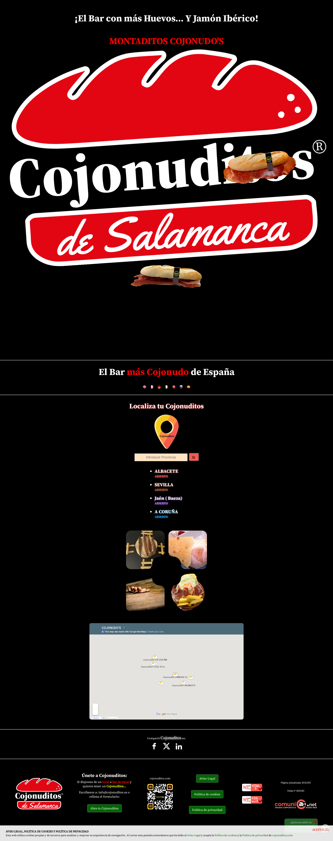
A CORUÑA (166, 513)
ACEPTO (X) (320, 830)
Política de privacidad (255, 835)
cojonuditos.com (282, 835)
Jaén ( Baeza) (168, 500)
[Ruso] (181, 389)
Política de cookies (225, 835)
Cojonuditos (171, 737)
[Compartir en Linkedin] (179, 751)
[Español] (188, 389)
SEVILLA (164, 486)
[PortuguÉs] (174, 389)
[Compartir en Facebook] (154, 751)
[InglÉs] (144, 389)
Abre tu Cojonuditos (104, 808)
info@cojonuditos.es (112, 792)
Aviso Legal (194, 835)
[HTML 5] (252, 792)
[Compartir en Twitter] (167, 751)
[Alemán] (159, 389)
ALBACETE (166, 473)
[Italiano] (166, 389)
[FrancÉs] (152, 389)
